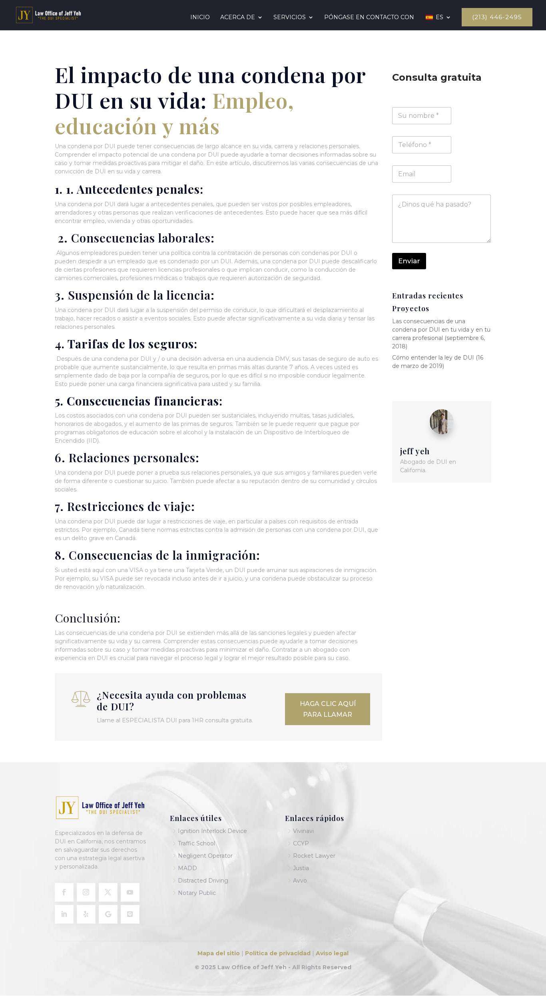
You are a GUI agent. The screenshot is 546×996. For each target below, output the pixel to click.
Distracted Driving (203, 880)
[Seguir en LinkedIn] (64, 914)
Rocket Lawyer (314, 855)
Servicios (289, 17)
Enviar (409, 261)
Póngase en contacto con (369, 17)
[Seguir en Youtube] (130, 892)
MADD (187, 868)
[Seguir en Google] (108, 914)
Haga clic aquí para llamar (328, 709)
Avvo (300, 880)
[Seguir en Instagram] (86, 892)
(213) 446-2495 (497, 17)
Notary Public (197, 893)
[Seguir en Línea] (130, 914)
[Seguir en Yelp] (86, 914)
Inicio (200, 17)
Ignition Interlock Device (212, 831)
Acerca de (237, 17)
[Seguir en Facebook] (64, 892)
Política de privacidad (278, 953)
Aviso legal (332, 953)
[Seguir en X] (108, 892)
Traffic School (196, 843)
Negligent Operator (205, 855)
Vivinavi (303, 831)
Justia (301, 868)
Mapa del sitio (218, 953)
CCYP (301, 843)
